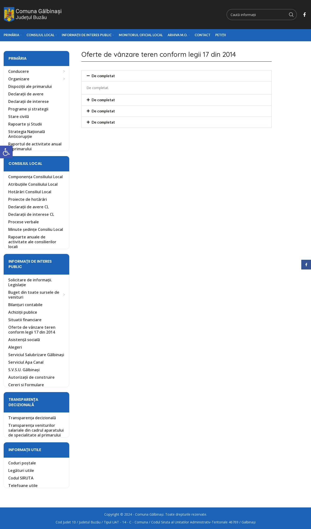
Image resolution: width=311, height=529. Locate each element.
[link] (6, 152)
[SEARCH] (291, 14)
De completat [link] (103, 76)
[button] (176, 75)
